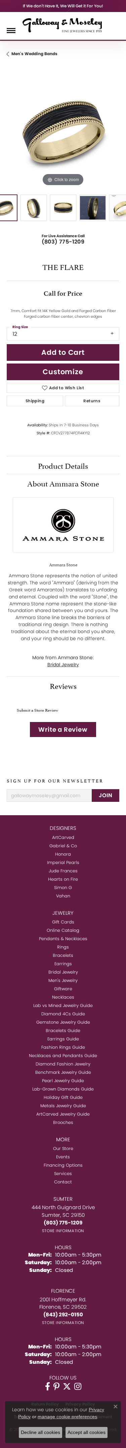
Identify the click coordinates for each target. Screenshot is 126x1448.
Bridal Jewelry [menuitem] (63, 972)
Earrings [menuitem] (63, 964)
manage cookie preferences (67, 1416)
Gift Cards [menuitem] (63, 922)
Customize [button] (63, 372)
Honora (63, 854)
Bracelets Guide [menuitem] (63, 1030)
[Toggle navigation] (11, 30)
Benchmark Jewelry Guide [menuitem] (63, 1072)
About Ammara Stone (63, 482)
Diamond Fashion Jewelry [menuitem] (63, 1064)
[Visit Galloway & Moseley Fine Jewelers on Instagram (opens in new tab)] (77, 1387)
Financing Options (63, 1165)
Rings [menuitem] (63, 947)
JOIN (105, 795)
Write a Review (62, 729)
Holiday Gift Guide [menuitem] (63, 1097)
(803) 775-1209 (63, 242)
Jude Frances (63, 871)
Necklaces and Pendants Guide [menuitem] (63, 1055)
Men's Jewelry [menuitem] (63, 980)
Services (63, 1173)
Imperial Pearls (63, 862)
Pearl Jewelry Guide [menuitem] (63, 1080)
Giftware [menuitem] (63, 989)
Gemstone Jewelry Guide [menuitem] (63, 1022)
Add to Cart (63, 352)
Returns (91, 401)
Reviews (63, 685)
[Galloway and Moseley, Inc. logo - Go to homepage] (63, 25)
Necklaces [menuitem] (63, 997)
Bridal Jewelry (63, 664)
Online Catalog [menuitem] (63, 930)
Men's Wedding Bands (34, 53)
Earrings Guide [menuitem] (63, 1039)
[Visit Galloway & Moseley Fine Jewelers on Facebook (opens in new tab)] (47, 1387)
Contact (63, 1182)
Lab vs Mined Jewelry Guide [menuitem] (63, 1005)
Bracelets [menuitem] (63, 955)
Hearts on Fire (63, 879)
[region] (63, 132)
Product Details (63, 465)
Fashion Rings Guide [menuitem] (63, 1047)
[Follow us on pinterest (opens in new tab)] (56, 1387)
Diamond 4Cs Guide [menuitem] (63, 1014)
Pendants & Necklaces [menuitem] (63, 939)
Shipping (35, 401)
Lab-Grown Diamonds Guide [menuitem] (63, 1089)
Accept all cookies (87, 1432)
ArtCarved (63, 837)
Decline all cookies (40, 1432)
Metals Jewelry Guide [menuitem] (63, 1106)
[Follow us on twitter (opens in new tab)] (67, 1387)
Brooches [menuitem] (63, 1122)
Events (63, 1157)
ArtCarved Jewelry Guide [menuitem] (63, 1114)
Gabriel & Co (63, 846)
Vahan (63, 896)
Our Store (63, 1148)
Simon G (63, 887)
